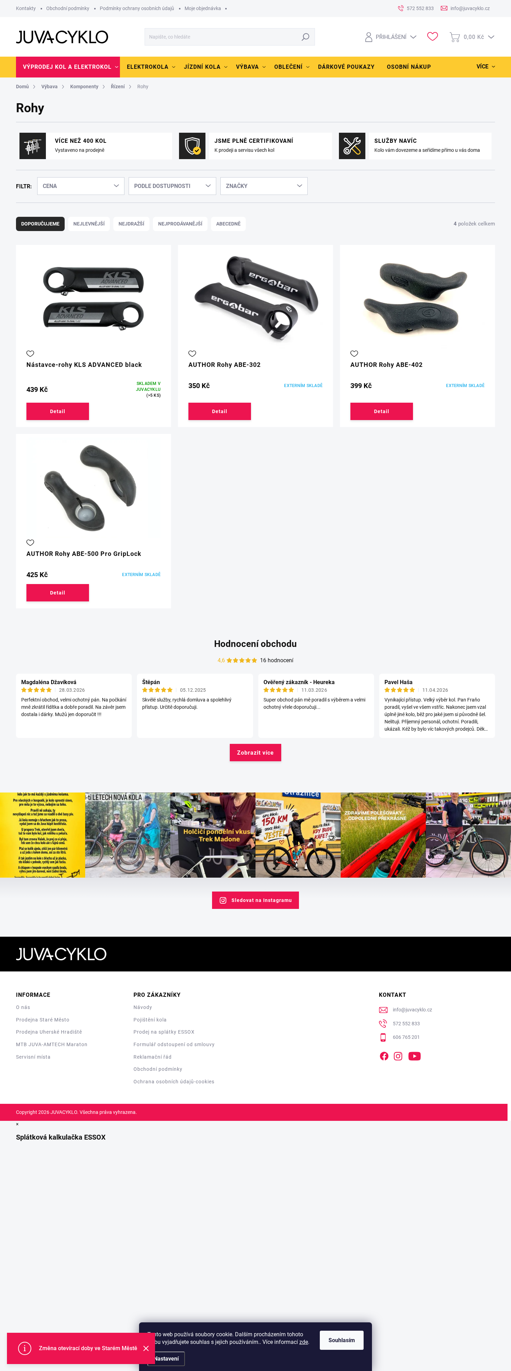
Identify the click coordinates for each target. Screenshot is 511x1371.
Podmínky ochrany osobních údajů (137, 8)
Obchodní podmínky (67, 8)
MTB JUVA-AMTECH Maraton (52, 1044)
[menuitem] (68, 67)
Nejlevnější (89, 224)
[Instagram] (398, 1055)
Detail (57, 411)
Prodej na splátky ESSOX (164, 1032)
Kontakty (26, 8)
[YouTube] (414, 1055)
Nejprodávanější (180, 224)
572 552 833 (406, 1023)
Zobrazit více (255, 752)
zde (303, 1342)
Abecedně (228, 224)
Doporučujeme (40, 224)
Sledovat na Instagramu (262, 900)
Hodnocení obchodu (255, 644)
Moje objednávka (203, 8)
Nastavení (166, 1358)
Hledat (305, 37)
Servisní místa (33, 1057)
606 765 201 (406, 1037)
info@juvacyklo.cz (412, 1009)
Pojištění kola (150, 1020)
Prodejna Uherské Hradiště (49, 1032)
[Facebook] (384, 1055)
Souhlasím (341, 1340)
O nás (23, 1007)
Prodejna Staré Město (43, 1020)
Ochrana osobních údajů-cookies (173, 1081)
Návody (142, 1007)
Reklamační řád (152, 1057)
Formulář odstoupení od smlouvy (174, 1044)
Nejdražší (131, 224)
